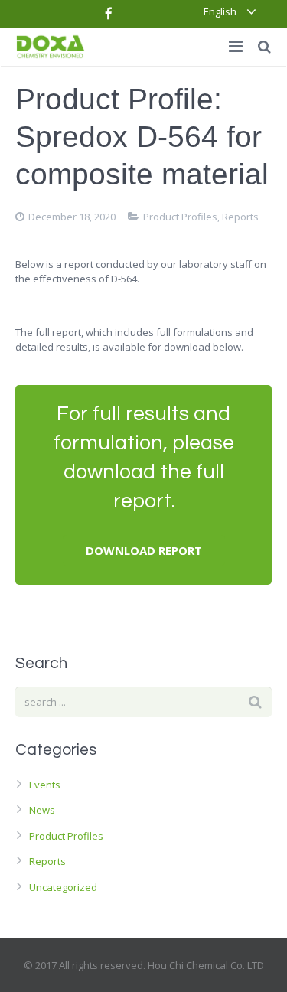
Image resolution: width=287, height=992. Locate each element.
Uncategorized (63, 887)
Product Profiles (180, 217)
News (42, 810)
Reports (240, 217)
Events (44, 784)
